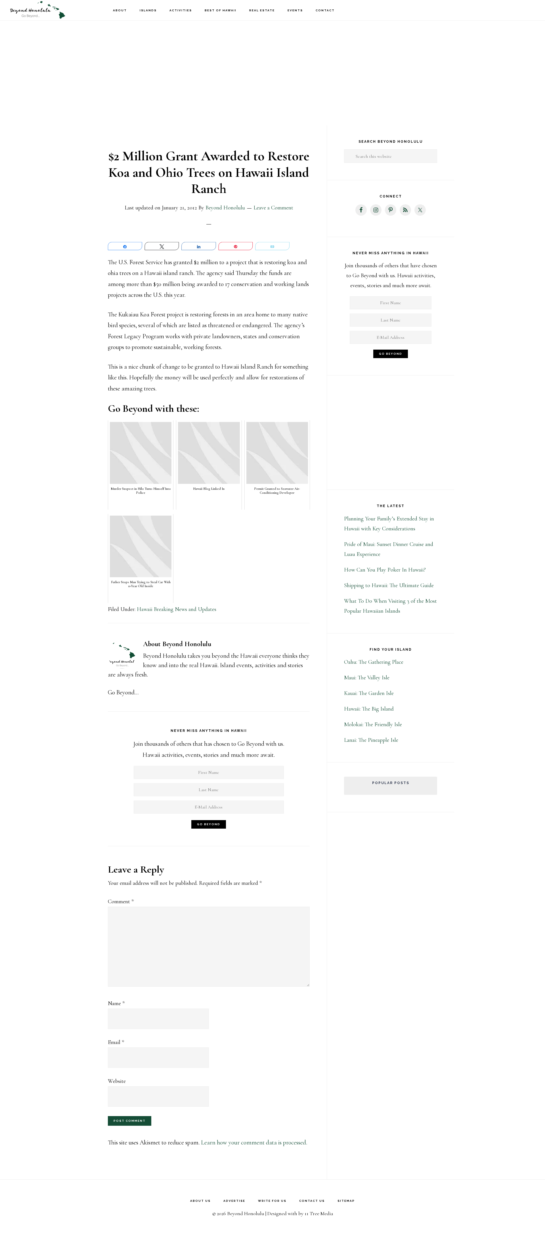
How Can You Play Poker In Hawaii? (385, 569)
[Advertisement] (272, 65)
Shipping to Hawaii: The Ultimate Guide (389, 585)
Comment (121, 901)
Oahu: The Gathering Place (373, 662)
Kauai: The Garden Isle (369, 693)
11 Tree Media (319, 1213)
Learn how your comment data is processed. (254, 1142)
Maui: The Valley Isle (366, 677)
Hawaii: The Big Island (369, 708)
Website (117, 1081)
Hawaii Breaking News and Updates (176, 609)
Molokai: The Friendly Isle (373, 724)
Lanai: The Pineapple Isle (371, 740)
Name (116, 1003)
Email (116, 1042)
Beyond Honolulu (37, 10)
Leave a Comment (273, 207)
